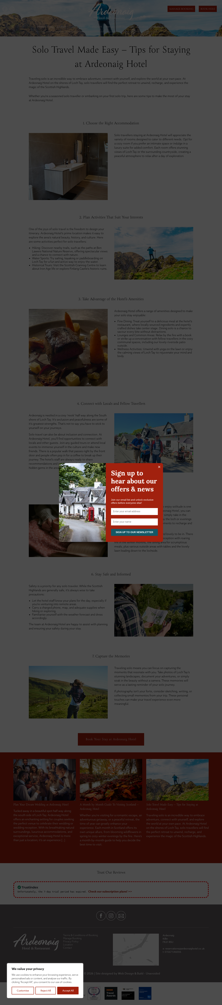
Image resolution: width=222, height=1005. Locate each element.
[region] (45, 980)
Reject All (46, 990)
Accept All (68, 990)
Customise (23, 990)
